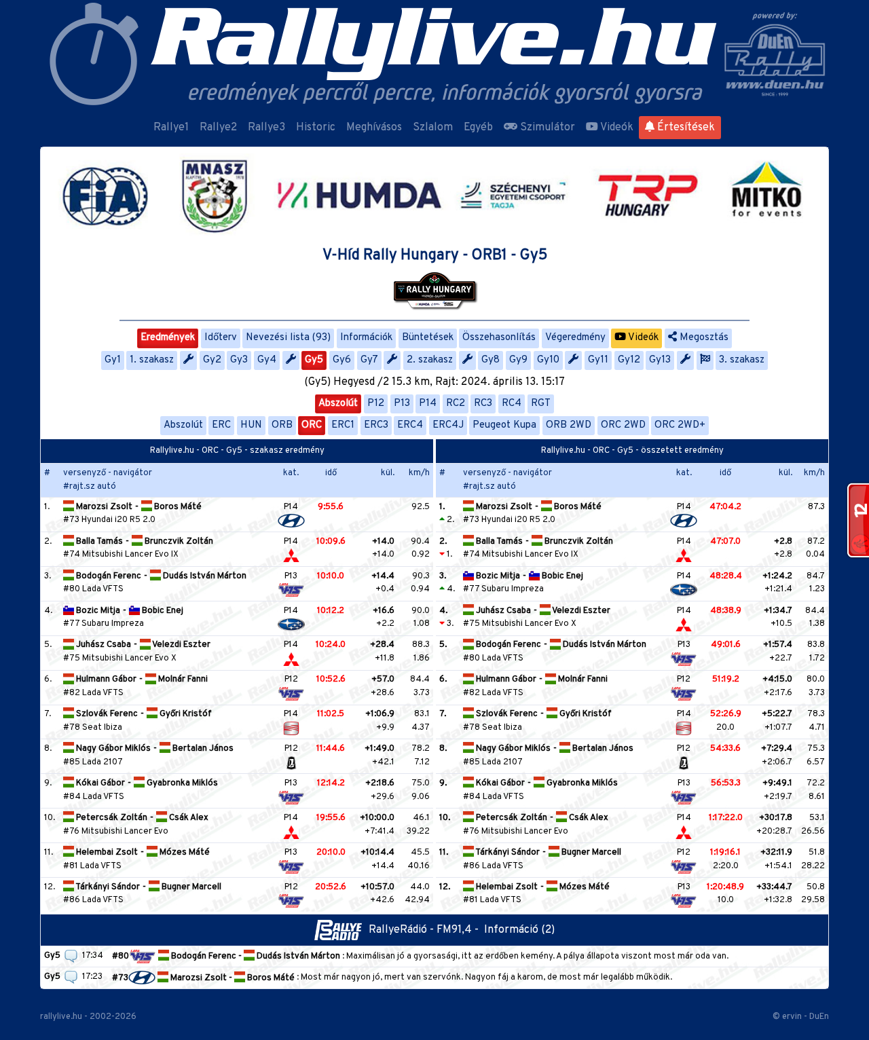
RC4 (511, 403)
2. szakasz (430, 360)
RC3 (483, 403)
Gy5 (314, 360)
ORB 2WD (568, 425)
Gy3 (239, 360)
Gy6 (342, 360)
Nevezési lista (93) (288, 337)
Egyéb (478, 127)
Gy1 (113, 360)
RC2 (455, 403)
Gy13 (660, 360)
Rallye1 (171, 127)
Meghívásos (374, 127)
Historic (315, 127)
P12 (375, 403)
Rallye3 (266, 127)
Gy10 (548, 360)
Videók (615, 127)
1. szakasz (152, 360)
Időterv (220, 337)
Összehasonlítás (499, 337)
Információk (366, 337)
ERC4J (448, 425)
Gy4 (266, 360)
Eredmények (168, 337)
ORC (311, 425)
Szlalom (433, 127)
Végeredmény (575, 337)
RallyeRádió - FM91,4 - (426, 930)
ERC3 (376, 425)
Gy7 (369, 360)
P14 (428, 403)
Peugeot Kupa (504, 425)
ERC (221, 425)
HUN (251, 425)
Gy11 (598, 360)
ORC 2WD (623, 425)
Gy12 (629, 360)
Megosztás (702, 337)
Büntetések (428, 337)
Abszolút (338, 403)
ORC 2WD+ (679, 425)
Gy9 (518, 360)
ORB (282, 425)
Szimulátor (546, 127)
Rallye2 (218, 127)
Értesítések (684, 127)
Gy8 (490, 360)
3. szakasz (741, 360)
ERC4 (410, 425)
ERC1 (342, 425)
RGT (541, 403)
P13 (402, 403)
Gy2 (212, 360)
